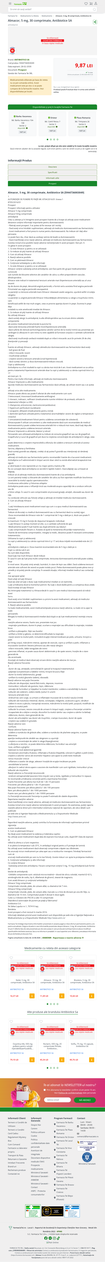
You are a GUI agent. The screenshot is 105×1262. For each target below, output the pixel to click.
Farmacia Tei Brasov (65, 1184)
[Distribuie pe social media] (95, 22)
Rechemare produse (17, 1170)
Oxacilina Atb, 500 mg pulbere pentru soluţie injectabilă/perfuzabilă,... (22, 1046)
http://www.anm (15, 816)
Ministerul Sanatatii (39, 1172)
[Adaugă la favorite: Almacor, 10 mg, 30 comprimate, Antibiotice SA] (41, 957)
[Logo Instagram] (54, 1238)
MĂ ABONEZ (85, 1100)
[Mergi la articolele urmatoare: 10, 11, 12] (57, 139)
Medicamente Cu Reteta (29, 16)
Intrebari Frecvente (16, 1162)
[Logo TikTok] (58, 1238)
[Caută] (94, 9)
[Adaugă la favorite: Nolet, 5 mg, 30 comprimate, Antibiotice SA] (11, 957)
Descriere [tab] (52, 166)
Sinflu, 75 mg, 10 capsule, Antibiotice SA (82, 1045)
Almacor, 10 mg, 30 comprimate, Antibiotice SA (52, 981)
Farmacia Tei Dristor (65, 1137)
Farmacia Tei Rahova (61, 1157)
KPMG (59, 1231)
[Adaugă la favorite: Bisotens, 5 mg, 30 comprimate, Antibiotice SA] (70, 957)
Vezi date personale (75, 1092)
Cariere (34, 1128)
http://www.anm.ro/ (56, 918)
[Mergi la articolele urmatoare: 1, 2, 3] (47, 139)
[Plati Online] (52, 1242)
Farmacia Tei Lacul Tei (64, 1142)
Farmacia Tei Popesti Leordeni (63, 1172)
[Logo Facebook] (46, 1238)
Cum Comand (14, 1144)
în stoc (90, 72)
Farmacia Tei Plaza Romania (64, 1131)
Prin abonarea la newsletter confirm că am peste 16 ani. (71, 1090)
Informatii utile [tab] (52, 178)
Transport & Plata (15, 1155)
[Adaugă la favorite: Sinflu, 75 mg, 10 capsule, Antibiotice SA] (70, 1021)
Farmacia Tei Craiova (61, 1190)
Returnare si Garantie (17, 1159)
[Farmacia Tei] (20, 3)
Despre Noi (36, 1125)
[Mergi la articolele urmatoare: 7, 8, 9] (54, 139)
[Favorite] (86, 3)
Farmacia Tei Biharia (61, 1164)
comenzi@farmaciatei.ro (87, 1136)
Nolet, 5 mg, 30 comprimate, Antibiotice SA (23, 981)
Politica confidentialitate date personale (40, 1143)
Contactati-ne (14, 1173)
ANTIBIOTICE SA (21, 59)
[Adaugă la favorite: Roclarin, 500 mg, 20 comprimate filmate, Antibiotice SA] (41, 1021)
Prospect (22, 70)
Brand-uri (12, 1166)
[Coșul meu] (91, 3)
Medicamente (47, 16)
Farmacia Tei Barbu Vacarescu (64, 1124)
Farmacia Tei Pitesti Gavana (64, 1179)
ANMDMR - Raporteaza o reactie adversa (62, 937)
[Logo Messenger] (50, 1238)
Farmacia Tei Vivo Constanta (64, 1150)
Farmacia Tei (12, 16)
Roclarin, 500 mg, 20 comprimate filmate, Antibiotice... (52, 1046)
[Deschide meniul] (10, 4)
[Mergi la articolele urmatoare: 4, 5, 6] (50, 139)
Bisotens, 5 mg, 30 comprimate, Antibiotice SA (82, 981)
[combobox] (52, 9)
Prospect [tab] (52, 183)
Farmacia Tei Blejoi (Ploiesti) (64, 1198)
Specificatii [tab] (52, 172)
